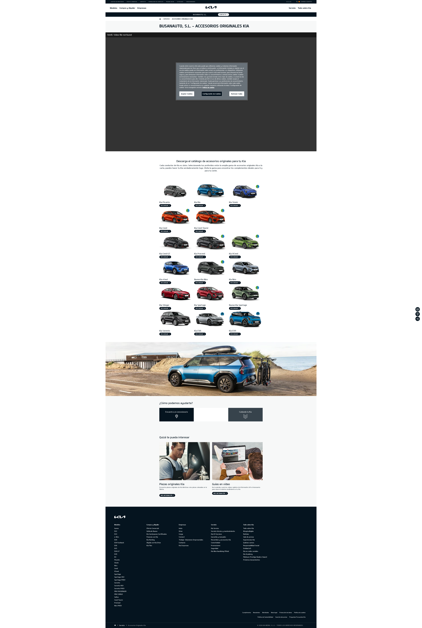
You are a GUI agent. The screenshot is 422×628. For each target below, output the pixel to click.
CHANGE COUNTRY (306, 1)
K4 (115, 557)
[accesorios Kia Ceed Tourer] (210, 216)
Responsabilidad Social (251, 545)
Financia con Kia (152, 537)
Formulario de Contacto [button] (155, 1)
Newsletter (256, 612)
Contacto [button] (143, 1)
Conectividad (215, 543)
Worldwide (265, 612)
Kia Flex (149, 545)
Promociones (215, 545)
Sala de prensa (248, 537)
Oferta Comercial (152, 528)
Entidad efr (247, 548)
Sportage (117, 574)
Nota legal (274, 612)
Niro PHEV (118, 606)
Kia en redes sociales (250, 551)
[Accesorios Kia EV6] (210, 319)
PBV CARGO (118, 594)
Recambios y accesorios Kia (221, 540)
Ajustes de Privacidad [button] (117, 1)
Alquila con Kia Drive (153, 543)
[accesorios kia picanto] (175, 190)
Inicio (180, 528)
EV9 (115, 554)
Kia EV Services (216, 534)
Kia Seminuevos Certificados (156, 534)
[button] (289, 2)
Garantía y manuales (218, 537)
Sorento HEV (118, 585)
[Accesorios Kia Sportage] (210, 293)
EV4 (115, 540)
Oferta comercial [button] (132, 1)
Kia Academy (248, 554)
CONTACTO (222, 14)
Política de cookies (300, 612)
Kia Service (215, 528)
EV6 (115, 545)
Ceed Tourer (118, 600)
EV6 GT (117, 551)
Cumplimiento (246, 612)
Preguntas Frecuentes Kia (297, 617)
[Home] (115, 625)
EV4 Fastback (119, 543)
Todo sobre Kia (304, 8)
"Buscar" (297, 2)
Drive (180, 531)
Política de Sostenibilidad (265, 617)
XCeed (116, 571)
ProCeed (117, 603)
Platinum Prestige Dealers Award (255, 557)
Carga (181, 534)
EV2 (115, 531)
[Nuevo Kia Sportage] (245, 293)
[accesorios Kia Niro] (210, 267)
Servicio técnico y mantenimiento (223, 531)
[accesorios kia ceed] (175, 216)
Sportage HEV (119, 577)
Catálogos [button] (180, 1)
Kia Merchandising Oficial (220, 551)
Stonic (116, 563)
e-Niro (116, 537)
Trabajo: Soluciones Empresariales (191, 540)
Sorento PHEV (119, 588)
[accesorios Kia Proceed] (210, 242)
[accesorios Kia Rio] (210, 190)
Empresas (141, 8)
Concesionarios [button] (190, 1)
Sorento (117, 583)
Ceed (116, 568)
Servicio (292, 8)
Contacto (182, 543)
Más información (166, 495)
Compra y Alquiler (127, 8)
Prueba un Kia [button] (170, 1)
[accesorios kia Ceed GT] (175, 242)
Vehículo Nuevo (151, 531)
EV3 (115, 534)
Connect (182, 537)
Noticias (246, 534)
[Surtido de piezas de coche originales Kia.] (184, 461)
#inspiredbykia (248, 531)
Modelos (113, 8)
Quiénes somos (248, 543)
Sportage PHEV (119, 580)
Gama (116, 528)
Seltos (116, 597)
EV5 (115, 548)
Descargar (164, 205)
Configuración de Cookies (212, 94)
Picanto (117, 560)
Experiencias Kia (249, 540)
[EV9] (245, 319)
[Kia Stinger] (175, 293)
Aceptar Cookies (187, 94)
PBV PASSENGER (120, 591)
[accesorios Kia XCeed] (245, 242)
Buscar (288, 1)
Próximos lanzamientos (251, 560)
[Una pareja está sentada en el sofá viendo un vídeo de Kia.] (237, 461)
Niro (115, 565)
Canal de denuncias (281, 617)
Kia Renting (150, 540)
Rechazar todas (236, 94)
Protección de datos (285, 612)
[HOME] (160, 19)
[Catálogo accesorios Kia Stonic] (245, 190)
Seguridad (214, 548)
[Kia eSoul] (175, 267)
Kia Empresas (184, 545)
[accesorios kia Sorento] (175, 319)
